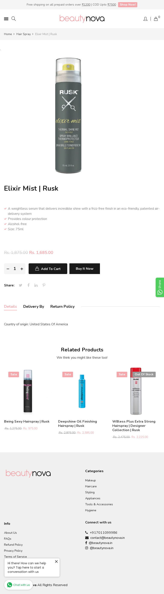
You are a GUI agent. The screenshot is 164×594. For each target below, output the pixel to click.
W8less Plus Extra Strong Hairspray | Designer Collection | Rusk (133, 425)
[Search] (14, 18)
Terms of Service (15, 557)
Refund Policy (13, 545)
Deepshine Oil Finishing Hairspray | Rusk (77, 423)
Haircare (91, 486)
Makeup (90, 480)
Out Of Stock (144, 374)
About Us (10, 533)
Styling (90, 492)
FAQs (7, 539)
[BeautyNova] (82, 19)
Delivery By (33, 306)
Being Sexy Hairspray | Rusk (27, 421)
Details (10, 306)
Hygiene (90, 510)
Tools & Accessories (99, 504)
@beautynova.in (99, 543)
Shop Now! (128, 5)
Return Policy (62, 306)
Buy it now (85, 268)
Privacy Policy (13, 551)
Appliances (92, 498)
